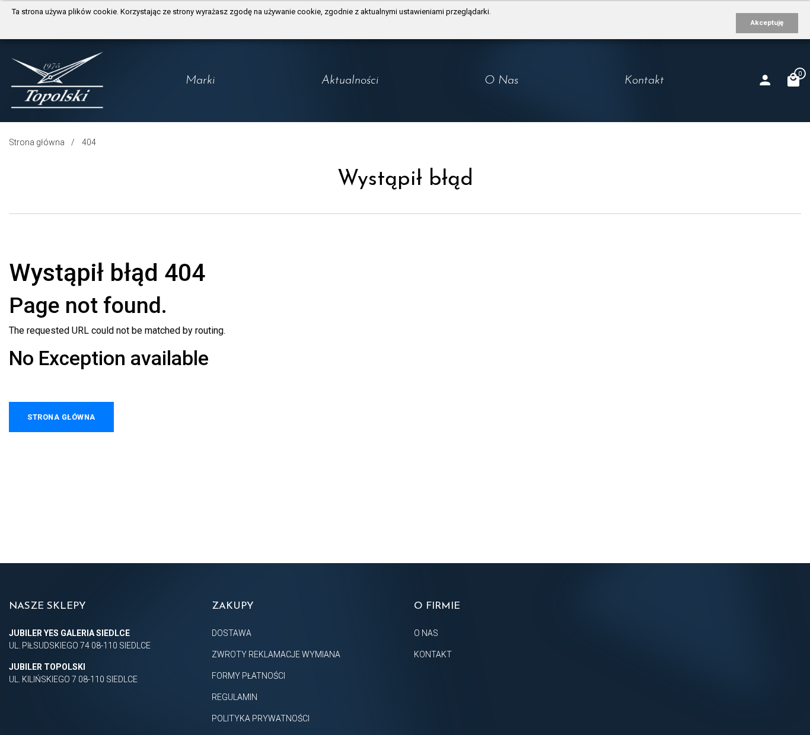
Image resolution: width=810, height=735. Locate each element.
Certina (172, 153)
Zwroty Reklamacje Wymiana (276, 654)
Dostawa (231, 633)
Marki (200, 81)
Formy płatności (248, 675)
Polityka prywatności (261, 718)
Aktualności (350, 81)
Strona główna (37, 142)
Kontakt (644, 81)
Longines (175, 107)
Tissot (168, 130)
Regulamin (234, 697)
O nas (501, 81)
